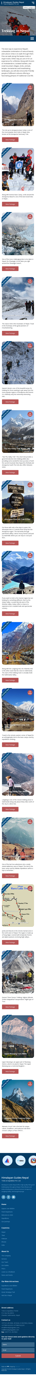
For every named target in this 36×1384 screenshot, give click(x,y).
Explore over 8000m (8, 1208)
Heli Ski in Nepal (7, 1295)
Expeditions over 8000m (9, 1286)
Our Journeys (6, 1221)
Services (4, 1259)
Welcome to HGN (7, 1215)
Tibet (3, 1235)
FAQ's (3, 1269)
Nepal (3, 1232)
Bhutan (4, 1242)
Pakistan (4, 1239)
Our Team (5, 1262)
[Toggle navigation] (32, 3)
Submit (18, 1356)
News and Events (7, 1275)
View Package (10, 140)
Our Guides (5, 1265)
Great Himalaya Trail (8, 1292)
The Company (6, 1256)
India (3, 1245)
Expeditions (5, 1218)
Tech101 (17, 1366)
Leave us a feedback (8, 1272)
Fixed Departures (7, 1212)
